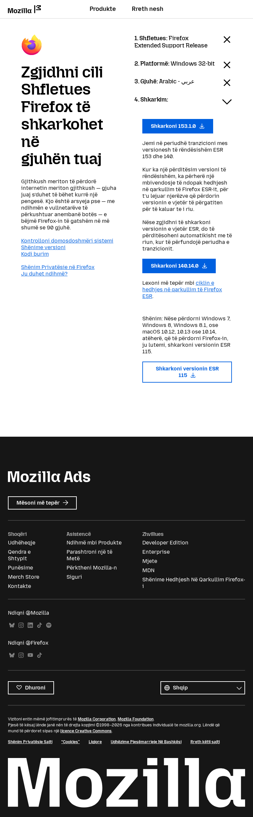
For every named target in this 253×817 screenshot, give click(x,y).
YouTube (30, 655)
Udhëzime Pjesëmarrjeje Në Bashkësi (146, 742)
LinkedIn (30, 625)
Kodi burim (35, 254)
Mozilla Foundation (136, 719)
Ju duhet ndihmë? (44, 274)
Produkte (103, 9)
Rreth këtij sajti (205, 742)
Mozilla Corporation (97, 719)
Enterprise (156, 552)
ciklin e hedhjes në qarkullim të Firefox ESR (182, 289)
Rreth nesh (147, 9)
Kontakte (19, 586)
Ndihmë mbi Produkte (94, 543)
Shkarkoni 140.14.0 (175, 266)
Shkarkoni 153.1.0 (174, 126)
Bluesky (12, 625)
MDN (148, 570)
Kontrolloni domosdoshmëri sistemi (67, 241)
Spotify (49, 625)
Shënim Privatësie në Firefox (58, 267)
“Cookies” (70, 742)
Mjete (149, 561)
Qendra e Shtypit (19, 555)
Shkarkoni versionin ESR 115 (187, 371)
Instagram (21, 625)
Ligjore (95, 742)
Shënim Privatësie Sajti (30, 742)
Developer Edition (165, 543)
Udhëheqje (21, 543)
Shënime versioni (43, 247)
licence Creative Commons (86, 731)
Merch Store (23, 577)
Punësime (20, 568)
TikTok (39, 625)
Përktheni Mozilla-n (92, 568)
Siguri (74, 577)
